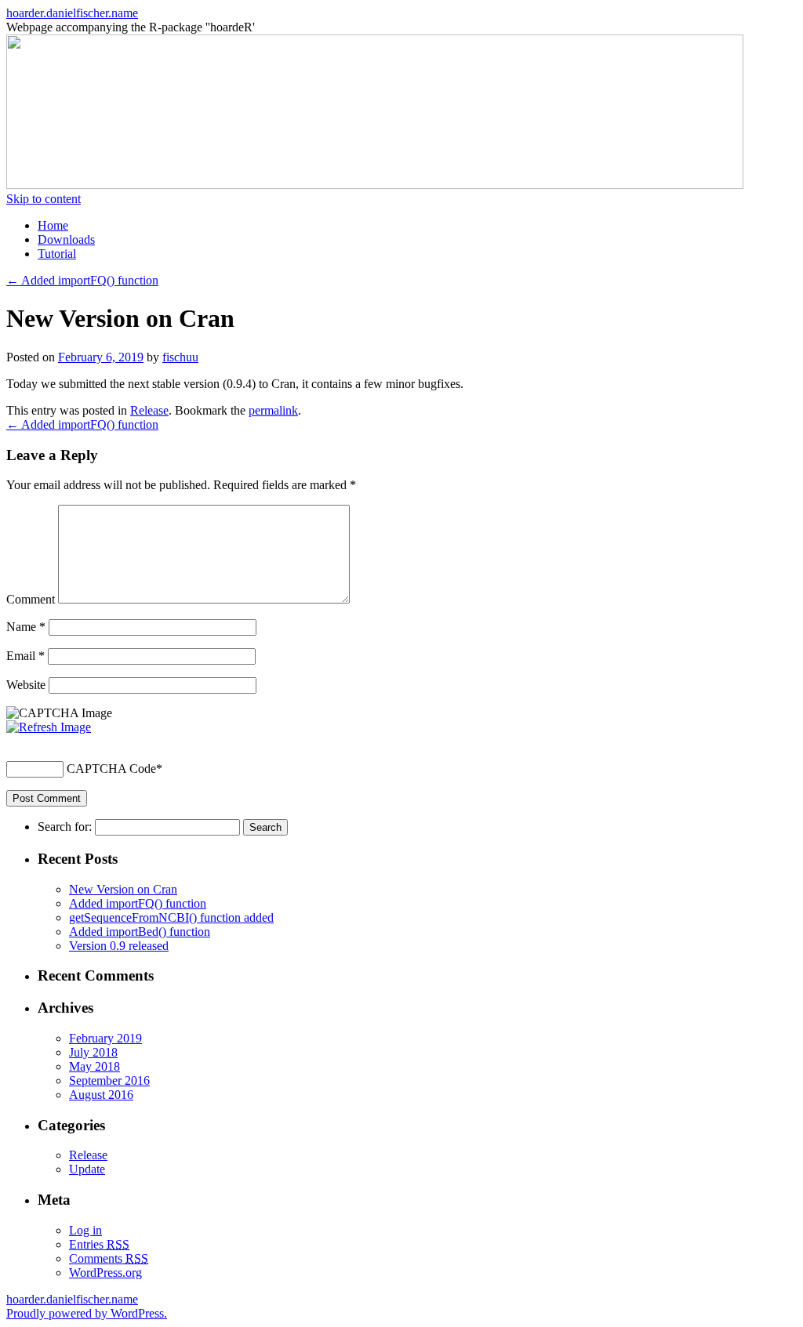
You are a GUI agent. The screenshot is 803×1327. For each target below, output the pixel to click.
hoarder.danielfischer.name (72, 13)
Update (87, 1169)
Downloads (66, 239)
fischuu (180, 357)
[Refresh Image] (48, 727)
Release (149, 410)
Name (25, 626)
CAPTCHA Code (111, 768)
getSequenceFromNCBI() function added (171, 917)
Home (53, 225)
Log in (85, 1230)
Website (25, 684)
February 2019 (105, 1038)
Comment (30, 599)
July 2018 (93, 1052)
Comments (108, 1258)
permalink (273, 410)
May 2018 (94, 1066)
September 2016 (109, 1080)
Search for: (65, 826)
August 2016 (101, 1094)
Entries (99, 1244)
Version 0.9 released (119, 945)
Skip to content (43, 198)
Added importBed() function (139, 931)
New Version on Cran (123, 889)
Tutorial (57, 253)
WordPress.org (105, 1272)
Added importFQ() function (82, 280)
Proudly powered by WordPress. (86, 1313)
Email (25, 655)
